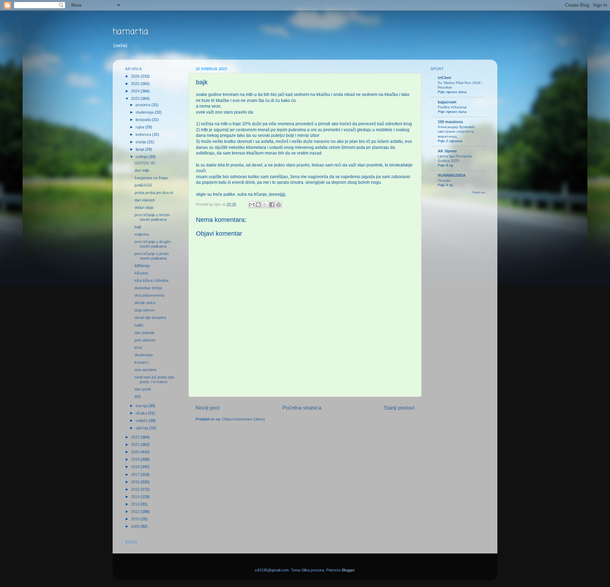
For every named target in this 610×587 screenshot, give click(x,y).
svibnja (142, 157)
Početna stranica (301, 408)
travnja (142, 406)
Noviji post (208, 408)
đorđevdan (143, 355)
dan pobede (144, 333)
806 (137, 396)
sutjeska (141, 234)
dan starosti (144, 200)
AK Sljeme (447, 151)
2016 (135, 482)
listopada (144, 119)
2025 (135, 83)
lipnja (140, 149)
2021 (135, 444)
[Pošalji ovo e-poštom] (251, 204)
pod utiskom (144, 340)
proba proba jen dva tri (153, 192)
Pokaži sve (478, 192)
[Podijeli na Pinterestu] (278, 204)
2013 (135, 504)
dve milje (141, 170)
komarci (141, 362)
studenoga (145, 112)
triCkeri (444, 77)
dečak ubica (144, 303)
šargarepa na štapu (151, 178)
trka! (138, 347)
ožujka (142, 413)
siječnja (142, 428)
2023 (135, 98)
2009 (135, 526)
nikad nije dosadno (150, 317)
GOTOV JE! (145, 163)
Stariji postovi (399, 408)
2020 (135, 452)
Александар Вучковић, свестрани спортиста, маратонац (457, 131)
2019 (135, 459)
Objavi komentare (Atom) (243, 419)
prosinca (143, 105)
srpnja (141, 142)
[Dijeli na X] (265, 204)
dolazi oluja (143, 207)
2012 (135, 511)
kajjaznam (447, 102)
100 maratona (450, 122)
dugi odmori (144, 310)
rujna (140, 127)
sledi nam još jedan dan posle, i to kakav (154, 379)
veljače (142, 420)
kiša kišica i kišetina (151, 280)
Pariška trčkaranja (452, 107)
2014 (135, 497)
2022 (135, 437)
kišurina (141, 273)
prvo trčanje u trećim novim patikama (152, 217)
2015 (135, 489)
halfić (138, 325)
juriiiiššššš (143, 185)
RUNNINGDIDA (452, 175)
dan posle (142, 389)
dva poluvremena (149, 295)
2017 (135, 474)
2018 (135, 467)
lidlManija (142, 266)
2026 (135, 76)
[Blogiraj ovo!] (258, 204)
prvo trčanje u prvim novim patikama (151, 256)
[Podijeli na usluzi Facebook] (271, 204)
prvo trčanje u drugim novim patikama (152, 244)
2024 (135, 91)
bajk (138, 227)
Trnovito (444, 180)
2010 (135, 519)
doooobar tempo (148, 288)
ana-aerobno (145, 370)
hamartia (130, 31)
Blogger (348, 570)
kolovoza (144, 134)
